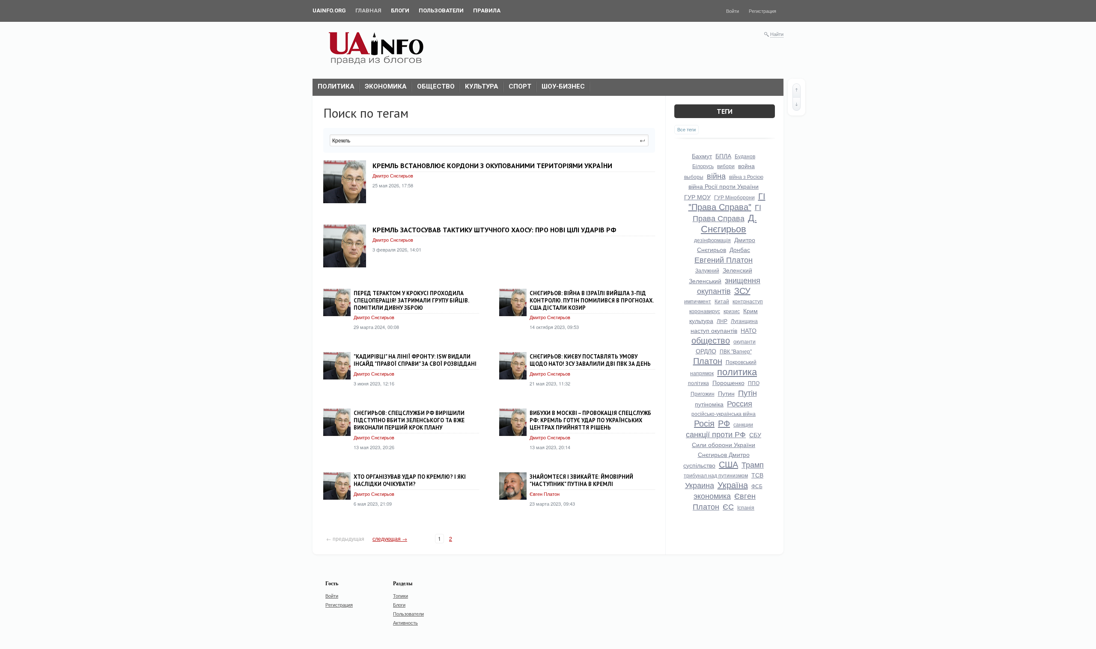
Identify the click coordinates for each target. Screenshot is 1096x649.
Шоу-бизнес (563, 86)
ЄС (728, 506)
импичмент (697, 301)
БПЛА (723, 155)
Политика (336, 86)
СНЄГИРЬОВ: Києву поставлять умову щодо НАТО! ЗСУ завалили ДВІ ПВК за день (590, 360)
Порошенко (728, 382)
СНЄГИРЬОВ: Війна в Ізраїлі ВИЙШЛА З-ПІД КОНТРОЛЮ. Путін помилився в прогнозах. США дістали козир (591, 300)
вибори (726, 165)
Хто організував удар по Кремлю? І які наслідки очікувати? (410, 480)
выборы (693, 176)
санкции (743, 424)
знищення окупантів (729, 285)
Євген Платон (545, 493)
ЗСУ (742, 290)
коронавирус (704, 310)
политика (737, 371)
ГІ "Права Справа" (726, 201)
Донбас (740, 249)
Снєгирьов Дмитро (724, 454)
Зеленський (705, 280)
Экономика (386, 86)
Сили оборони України (723, 444)
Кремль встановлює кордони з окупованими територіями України (492, 165)
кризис (732, 310)
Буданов (745, 156)
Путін (747, 392)
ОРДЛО (706, 351)
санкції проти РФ (716, 433)
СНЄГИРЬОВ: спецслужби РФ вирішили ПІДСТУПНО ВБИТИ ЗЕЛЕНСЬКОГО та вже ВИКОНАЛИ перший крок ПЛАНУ (409, 420)
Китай (722, 301)
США (728, 464)
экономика (712, 495)
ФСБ (756, 485)
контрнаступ (748, 301)
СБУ (755, 434)
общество (710, 340)
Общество (436, 86)
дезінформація (712, 239)
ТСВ (757, 475)
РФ (724, 423)
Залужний (707, 270)
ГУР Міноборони (734, 197)
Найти (776, 33)
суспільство (699, 465)
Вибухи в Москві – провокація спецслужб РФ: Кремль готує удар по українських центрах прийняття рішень (590, 420)
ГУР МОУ (697, 197)
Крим (750, 310)
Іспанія (745, 507)
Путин (726, 393)
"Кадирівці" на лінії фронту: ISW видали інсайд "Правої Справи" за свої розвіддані (415, 360)
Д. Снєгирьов (729, 222)
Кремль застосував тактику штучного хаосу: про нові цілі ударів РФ (494, 229)
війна (716, 175)
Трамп (753, 464)
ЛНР (722, 320)
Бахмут (702, 155)
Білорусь (703, 165)
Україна (733, 484)
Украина (699, 484)
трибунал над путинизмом (716, 475)
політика (698, 382)
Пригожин (703, 393)
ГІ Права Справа (727, 212)
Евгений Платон (723, 259)
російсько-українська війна (723, 413)
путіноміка (709, 404)
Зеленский (737, 270)
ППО (753, 382)
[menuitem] (329, 10)
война (746, 165)
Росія (704, 423)
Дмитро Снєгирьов (392, 175)
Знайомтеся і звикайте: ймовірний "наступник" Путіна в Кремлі (581, 480)
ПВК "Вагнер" (736, 351)
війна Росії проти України (723, 186)
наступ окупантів (714, 330)
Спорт (520, 86)
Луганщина (744, 320)
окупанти (744, 341)
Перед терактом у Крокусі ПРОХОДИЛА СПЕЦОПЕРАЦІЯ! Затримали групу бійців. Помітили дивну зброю (411, 300)
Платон (707, 360)
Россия (739, 403)
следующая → (389, 538)
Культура (481, 86)
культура (701, 320)
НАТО (748, 330)
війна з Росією (746, 176)
